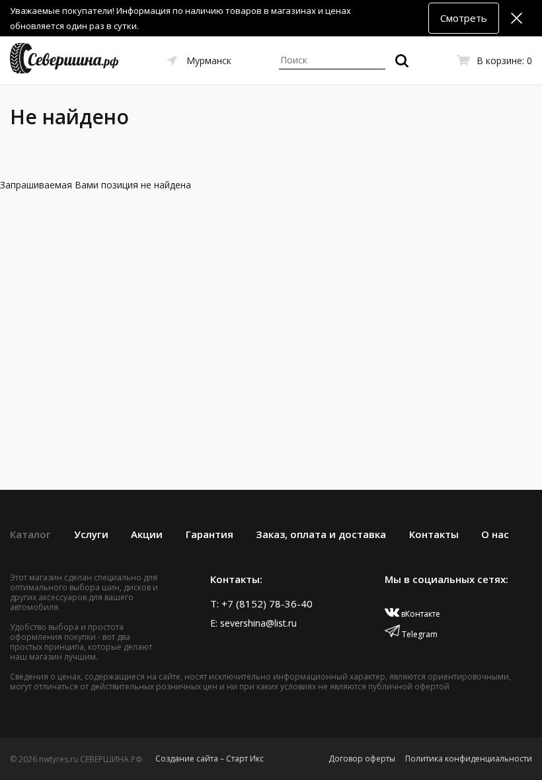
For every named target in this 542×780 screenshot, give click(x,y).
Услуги (91, 534)
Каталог (30, 534)
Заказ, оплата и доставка (321, 534)
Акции (147, 534)
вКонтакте (419, 613)
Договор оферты (362, 758)
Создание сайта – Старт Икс (209, 758)
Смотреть (463, 17)
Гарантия (209, 534)
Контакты (434, 534)
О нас (495, 534)
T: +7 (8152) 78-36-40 (261, 603)
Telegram (419, 634)
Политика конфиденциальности (468, 758)
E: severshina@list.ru (253, 623)
